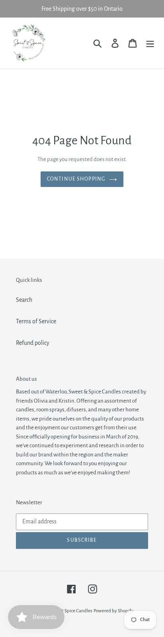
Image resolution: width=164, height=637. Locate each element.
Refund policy (32, 343)
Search (24, 300)
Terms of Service (36, 321)
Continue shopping (76, 179)
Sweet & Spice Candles (69, 610)
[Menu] (150, 43)
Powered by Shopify (113, 610)
